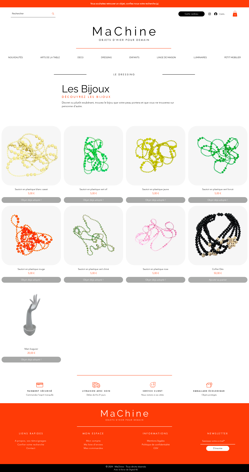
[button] (235, 13)
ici (157, 3)
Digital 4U (133, 469)
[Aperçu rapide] (31, 155)
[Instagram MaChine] (209, 14)
